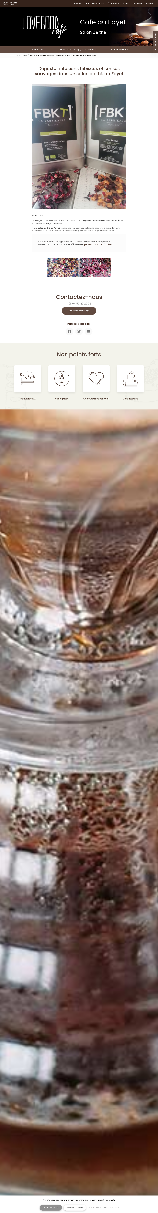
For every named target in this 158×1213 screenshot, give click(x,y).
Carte (126, 3)
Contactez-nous (119, 49)
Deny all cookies (75, 1207)
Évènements (114, 3)
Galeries (137, 3)
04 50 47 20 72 (38, 49)
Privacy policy (112, 1207)
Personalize (95, 1207)
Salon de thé (98, 3)
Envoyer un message (79, 310)
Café (86, 3)
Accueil (77, 3)
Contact (150, 3)
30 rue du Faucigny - (80, 49)
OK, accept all (51, 1207)
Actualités (23, 55)
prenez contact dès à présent (98, 244)
